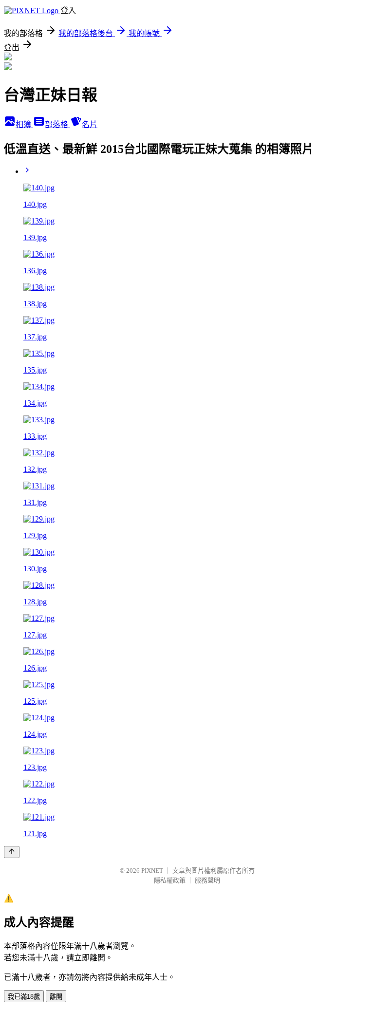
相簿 (24, 124)
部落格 (57, 124)
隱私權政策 (170, 880)
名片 (89, 124)
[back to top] (11, 852)
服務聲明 (207, 880)
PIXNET (152, 870)
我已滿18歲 (24, 996)
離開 (56, 996)
